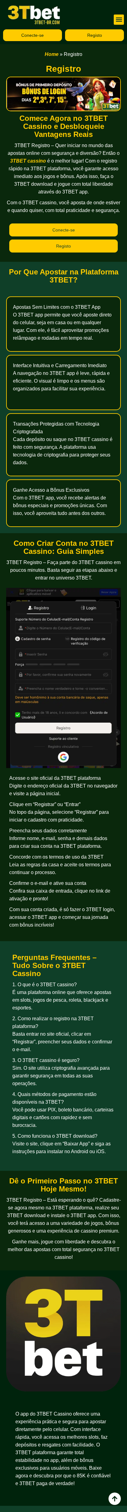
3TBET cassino (28, 161)
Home (52, 54)
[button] (119, 20)
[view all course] (115, 1499)
